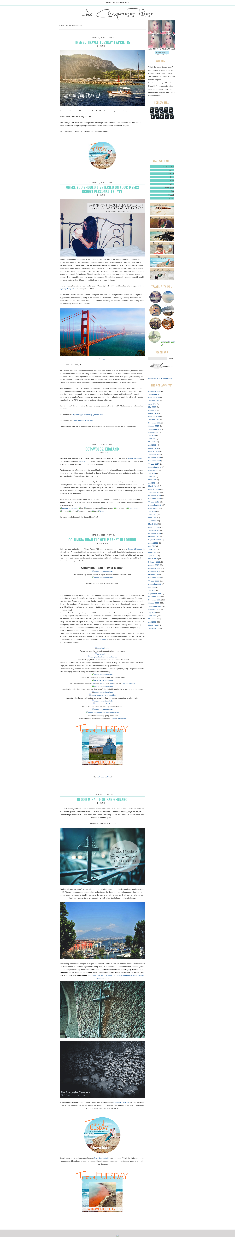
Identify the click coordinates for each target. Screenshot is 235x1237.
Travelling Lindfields (101, 1158)
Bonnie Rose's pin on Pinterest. (160, 378)
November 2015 (154, 423)
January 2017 (153, 401)
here (93, 683)
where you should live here (83, 421)
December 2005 (154, 597)
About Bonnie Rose (121, 3)
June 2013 (152, 514)
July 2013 (152, 511)
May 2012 (152, 552)
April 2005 (152, 622)
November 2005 (154, 600)
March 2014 (153, 486)
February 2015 (154, 451)
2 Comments (102, 46)
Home (108, 3)
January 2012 (153, 565)
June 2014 (152, 477)
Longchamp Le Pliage (128, 683)
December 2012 (154, 534)
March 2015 (153, 448)
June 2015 (152, 439)
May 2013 (152, 518)
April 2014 (152, 483)
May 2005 (152, 619)
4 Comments (102, 803)
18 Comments (102, 543)
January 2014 (153, 492)
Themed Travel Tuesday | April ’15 (102, 42)
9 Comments (102, 195)
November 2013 (154, 499)
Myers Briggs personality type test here (88, 415)
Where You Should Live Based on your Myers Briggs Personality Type (102, 189)
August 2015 (153, 432)
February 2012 (154, 562)
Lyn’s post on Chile (104, 777)
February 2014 (154, 489)
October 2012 (153, 537)
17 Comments (102, 452)
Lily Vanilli (102, 639)
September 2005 (154, 606)
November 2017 (154, 391)
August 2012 (153, 543)
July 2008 (152, 587)
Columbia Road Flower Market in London (102, 539)
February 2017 (154, 398)
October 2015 (153, 426)
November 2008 (154, 578)
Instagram (83, 461)
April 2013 (152, 521)
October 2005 (153, 603)
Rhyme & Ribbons (135, 458)
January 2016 (153, 420)
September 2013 (154, 505)
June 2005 (152, 616)
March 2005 (153, 625)
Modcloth (102, 683)
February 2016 (154, 416)
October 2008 (153, 581)
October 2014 (153, 464)
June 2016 (152, 404)
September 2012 (154, 540)
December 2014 (154, 458)
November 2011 (154, 571)
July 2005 (152, 613)
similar (111, 683)
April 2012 (152, 556)
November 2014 (154, 461)
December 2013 (154, 495)
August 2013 (153, 508)
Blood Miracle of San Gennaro (102, 799)
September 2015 (154, 429)
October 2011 (153, 575)
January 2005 (153, 628)
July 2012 (152, 546)
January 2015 (153, 454)
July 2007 (152, 590)
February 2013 (154, 527)
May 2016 (152, 407)
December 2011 (154, 568)
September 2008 (154, 584)
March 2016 (153, 413)
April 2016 (152, 410)
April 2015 (152, 445)
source (102, 359)
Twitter (113, 718)
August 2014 (153, 470)
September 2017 (154, 394)
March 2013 (153, 524)
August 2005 (153, 609)
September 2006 (154, 594)
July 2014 (152, 473)
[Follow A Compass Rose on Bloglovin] (162, 54)
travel (111, 38)
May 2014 (152, 480)
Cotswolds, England (102, 448)
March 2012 (153, 559)
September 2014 (154, 467)
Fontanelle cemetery (121, 1102)
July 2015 (152, 435)
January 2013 (153, 530)
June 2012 (152, 549)
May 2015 (152, 442)
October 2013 (153, 502)
